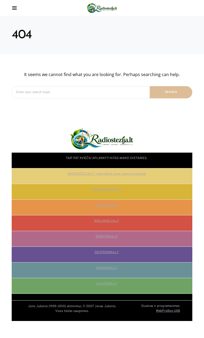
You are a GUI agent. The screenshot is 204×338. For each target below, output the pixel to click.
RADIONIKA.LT (106, 268)
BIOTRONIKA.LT (106, 205)
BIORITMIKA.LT (107, 237)
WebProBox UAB (168, 311)
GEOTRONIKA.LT (107, 252)
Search (171, 92)
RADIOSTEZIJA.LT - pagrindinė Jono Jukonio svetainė (106, 174)
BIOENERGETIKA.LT (106, 189)
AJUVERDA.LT (106, 284)
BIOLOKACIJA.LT (106, 221)
